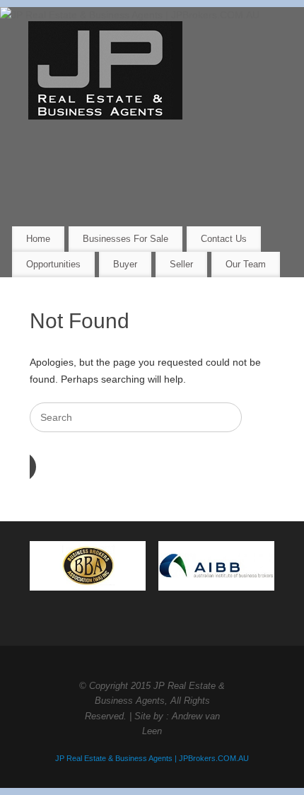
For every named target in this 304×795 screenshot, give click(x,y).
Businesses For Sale (125, 238)
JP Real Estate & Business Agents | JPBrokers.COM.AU (152, 758)
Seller (181, 264)
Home (38, 238)
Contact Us (224, 238)
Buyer (125, 264)
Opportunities (53, 264)
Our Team (246, 264)
